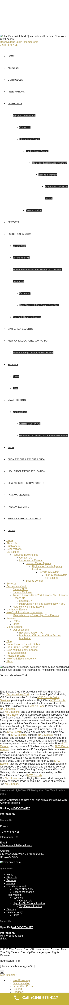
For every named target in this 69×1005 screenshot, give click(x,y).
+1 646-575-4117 (23, 927)
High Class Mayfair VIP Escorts (56, 576)
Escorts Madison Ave (29, 423)
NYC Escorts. (7, 709)
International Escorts (29, 139)
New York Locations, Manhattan (28, 340)
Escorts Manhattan (23, 892)
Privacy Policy (14, 912)
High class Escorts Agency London (49, 163)
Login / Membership (27, 42)
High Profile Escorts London (26, 471)
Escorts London (34, 210)
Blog (11, 447)
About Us (13, 68)
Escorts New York (19, 234)
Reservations (7, 42)
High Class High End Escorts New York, (39, 305)
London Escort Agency (37, 151)
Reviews (13, 364)
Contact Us (24, 127)
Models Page (37, 706)
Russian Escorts (18, 506)
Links (15, 388)
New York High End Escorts (27, 317)
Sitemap (11, 909)
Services (13, 222)
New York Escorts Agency (24, 518)
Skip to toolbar (8, 975)
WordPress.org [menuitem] (21, 980)
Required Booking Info (24, 115)
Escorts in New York (17, 694)
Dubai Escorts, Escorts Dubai (26, 459)
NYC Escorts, (58, 700)
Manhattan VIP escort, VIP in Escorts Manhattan (43, 435)
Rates (16, 376)
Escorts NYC (19, 246)
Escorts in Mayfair (48, 174)
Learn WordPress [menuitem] (23, 986)
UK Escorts (15, 103)
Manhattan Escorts (20, 329)
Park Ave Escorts (19, 495)
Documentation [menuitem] (21, 983)
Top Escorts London (30, 906)
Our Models (15, 80)
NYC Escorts (18, 735)
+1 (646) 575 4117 (11, 831)
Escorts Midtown (21, 257)
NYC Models (45, 735)
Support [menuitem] (17, 989)
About (11, 530)
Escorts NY (24, 293)
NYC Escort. (12, 784)
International (7, 837)
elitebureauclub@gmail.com (16, 845)
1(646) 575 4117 (9, 44)
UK (16, 837)
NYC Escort (12, 714)
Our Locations (20, 412)
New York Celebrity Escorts (26, 483)
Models (10, 883)
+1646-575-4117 (20, 808)
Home (11, 56)
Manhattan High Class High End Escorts (33, 352)
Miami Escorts (17, 400)
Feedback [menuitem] (18, 992)
